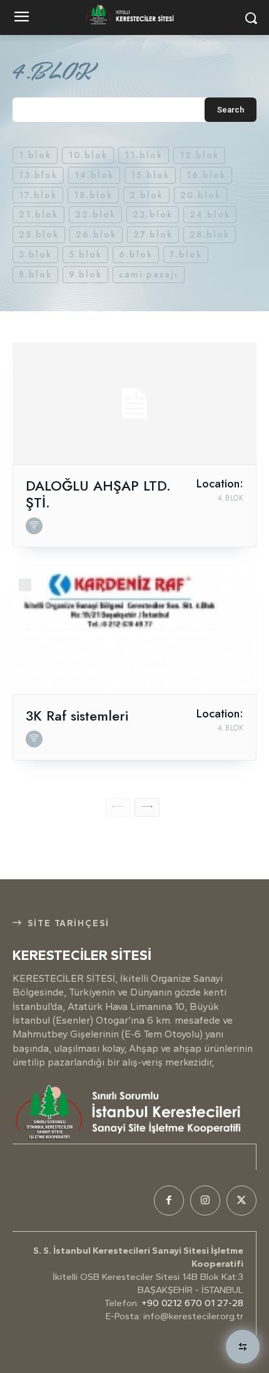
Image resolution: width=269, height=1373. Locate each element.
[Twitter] (241, 1201)
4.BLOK (230, 498)
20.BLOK (200, 195)
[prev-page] (117, 807)
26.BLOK (96, 234)
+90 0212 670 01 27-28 (192, 1303)
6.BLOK (136, 254)
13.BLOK (38, 175)
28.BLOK (210, 234)
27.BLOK (153, 234)
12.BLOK (199, 155)
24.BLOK (210, 214)
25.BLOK (39, 234)
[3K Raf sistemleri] (134, 633)
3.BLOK (35, 254)
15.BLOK (150, 175)
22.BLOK (95, 214)
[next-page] (147, 807)
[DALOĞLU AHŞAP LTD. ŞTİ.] (134, 403)
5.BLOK (85, 254)
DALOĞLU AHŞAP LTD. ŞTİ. (98, 494)
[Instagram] (205, 1201)
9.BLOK (85, 274)
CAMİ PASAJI (148, 274)
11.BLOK (143, 155)
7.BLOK (186, 254)
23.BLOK (153, 214)
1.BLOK (35, 155)
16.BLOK (206, 175)
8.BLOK (35, 274)
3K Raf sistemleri (77, 716)
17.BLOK (38, 195)
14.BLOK (94, 175)
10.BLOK (88, 155)
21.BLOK (38, 214)
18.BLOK (93, 195)
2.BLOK (146, 195)
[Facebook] (169, 1201)
